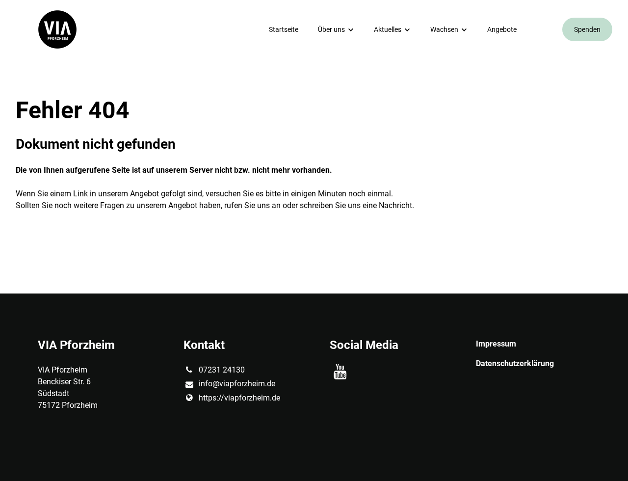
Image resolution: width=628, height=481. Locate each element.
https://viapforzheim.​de (239, 397)
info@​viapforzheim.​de (237, 383)
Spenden (587, 29)
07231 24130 (222, 369)
